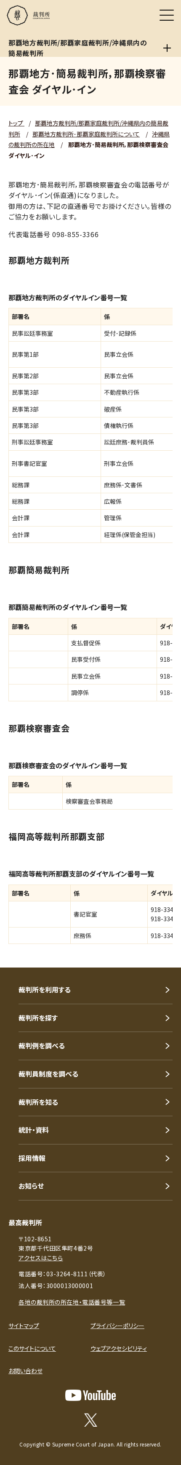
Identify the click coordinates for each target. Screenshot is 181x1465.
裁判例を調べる (42, 1045)
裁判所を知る (38, 1102)
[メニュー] (166, 15)
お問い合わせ (25, 1370)
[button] (163, 956)
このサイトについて (32, 1348)
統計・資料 (34, 1130)
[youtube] (90, 1395)
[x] (90, 1420)
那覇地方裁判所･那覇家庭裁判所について (86, 134)
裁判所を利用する (45, 989)
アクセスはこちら (41, 1258)
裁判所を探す (38, 1018)
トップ (16, 123)
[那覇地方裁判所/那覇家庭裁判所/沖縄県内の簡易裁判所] (167, 48)
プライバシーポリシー (117, 1325)
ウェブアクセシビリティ (118, 1348)
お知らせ (31, 1186)
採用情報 (32, 1158)
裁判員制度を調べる (48, 1074)
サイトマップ (23, 1325)
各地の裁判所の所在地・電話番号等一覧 (72, 1302)
